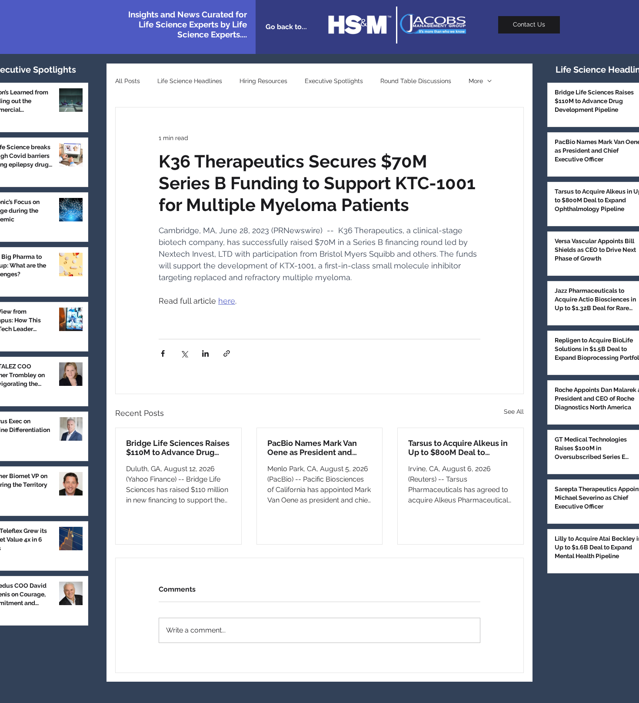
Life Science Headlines (189, 80)
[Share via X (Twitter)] (184, 353)
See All (514, 411)
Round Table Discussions (415, 80)
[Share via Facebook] (163, 353)
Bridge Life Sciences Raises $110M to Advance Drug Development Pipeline (178, 448)
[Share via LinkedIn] (205, 353)
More (476, 80)
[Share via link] (227, 353)
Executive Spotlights (334, 80)
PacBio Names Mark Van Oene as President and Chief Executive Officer (312, 448)
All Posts (127, 80)
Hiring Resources (263, 80)
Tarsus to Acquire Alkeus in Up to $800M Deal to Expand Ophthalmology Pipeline (458, 448)
